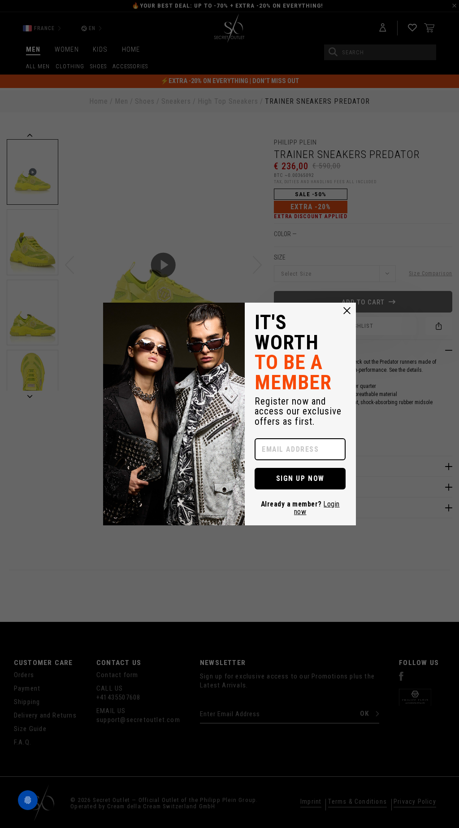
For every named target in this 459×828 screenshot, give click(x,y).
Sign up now (300, 478)
